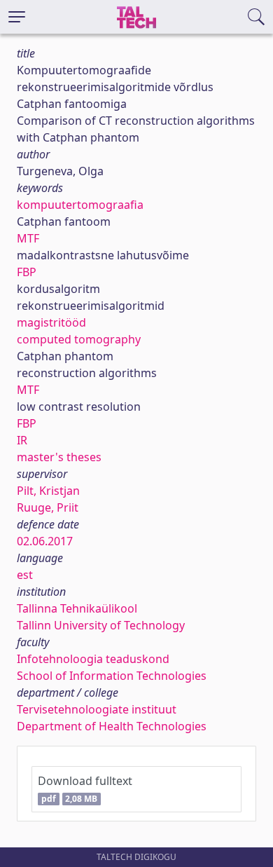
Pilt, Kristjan (48, 490)
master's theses (59, 457)
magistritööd (51, 322)
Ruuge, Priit (47, 507)
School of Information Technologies (111, 675)
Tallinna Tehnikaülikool (77, 608)
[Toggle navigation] (17, 17)
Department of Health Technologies (111, 726)
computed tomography (79, 339)
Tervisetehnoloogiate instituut (96, 709)
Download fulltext (85, 789)
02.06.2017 (45, 541)
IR (22, 440)
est (25, 574)
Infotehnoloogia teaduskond (93, 659)
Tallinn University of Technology (101, 625)
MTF (28, 238)
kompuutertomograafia (80, 204)
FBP (26, 272)
